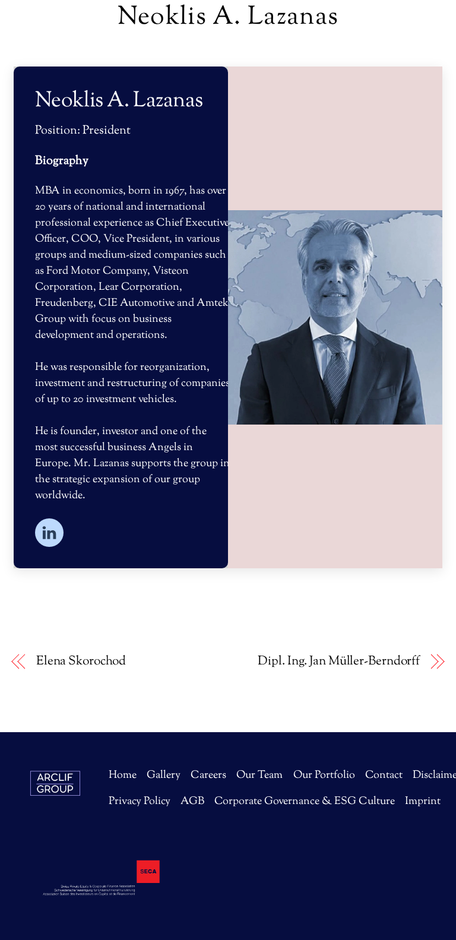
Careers (208, 775)
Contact (384, 775)
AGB (192, 801)
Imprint (423, 801)
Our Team (259, 775)
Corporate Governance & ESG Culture (304, 801)
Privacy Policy (139, 801)
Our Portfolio (324, 775)
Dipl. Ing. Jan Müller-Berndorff (339, 662)
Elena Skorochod (81, 662)
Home (123, 775)
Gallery (163, 775)
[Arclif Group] (55, 820)
